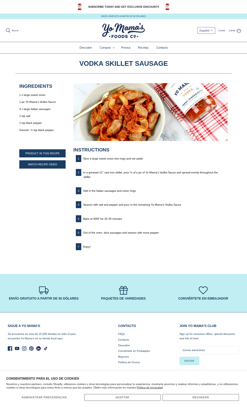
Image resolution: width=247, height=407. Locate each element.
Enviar (189, 361)
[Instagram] (24, 348)
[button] (206, 30)
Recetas (143, 47)
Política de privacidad (150, 387)
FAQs (121, 333)
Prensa (125, 47)
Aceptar (122, 397)
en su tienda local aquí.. (49, 338)
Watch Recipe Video (42, 164)
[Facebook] (10, 348)
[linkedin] (38, 348)
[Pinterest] (31, 348)
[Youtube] (17, 348)
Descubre (86, 47)
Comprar (105, 47)
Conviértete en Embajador (134, 350)
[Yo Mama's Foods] (123, 30)
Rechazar (201, 397)
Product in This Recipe (42, 153)
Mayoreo (123, 356)
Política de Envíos (129, 362)
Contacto (162, 47)
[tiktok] (45, 348)
